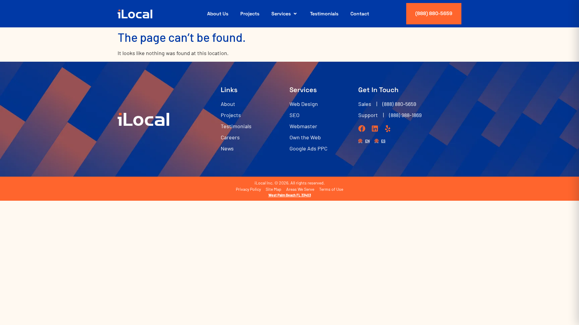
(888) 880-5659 (433, 13)
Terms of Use (331, 189)
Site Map (273, 189)
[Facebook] (361, 128)
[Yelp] (387, 128)
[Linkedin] (374, 128)
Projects (249, 14)
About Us (217, 14)
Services (281, 14)
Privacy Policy (248, 189)
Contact (359, 14)
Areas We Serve (300, 189)
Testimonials (324, 14)
